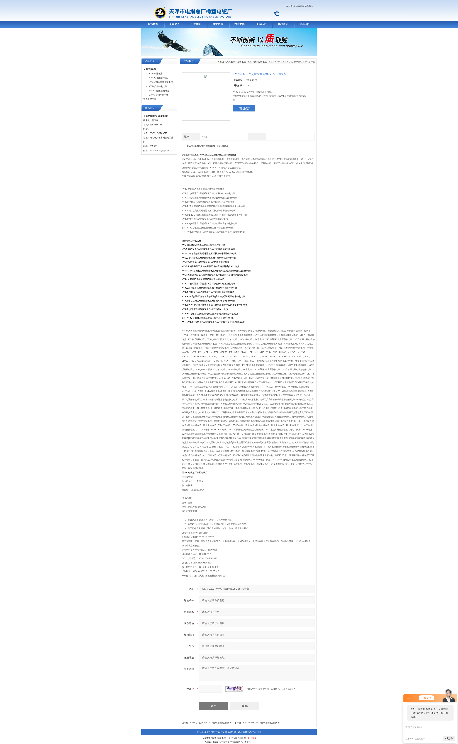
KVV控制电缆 (155, 73)
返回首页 (290, 5)
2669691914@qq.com (159, 150)
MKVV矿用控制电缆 (158, 95)
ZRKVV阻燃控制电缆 (159, 90)
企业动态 (261, 24)
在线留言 (299, 5)
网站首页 (153, 24)
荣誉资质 (218, 24)
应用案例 (229, 731)
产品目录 (150, 61)
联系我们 (308, 5)
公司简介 (175, 24)
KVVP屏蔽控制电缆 (158, 78)
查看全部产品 (149, 99)
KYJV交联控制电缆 (158, 86)
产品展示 (230, 61)
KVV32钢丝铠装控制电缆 (161, 82)
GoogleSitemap (211, 742)
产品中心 (196, 24)
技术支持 (240, 24)
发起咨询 (449, 738)
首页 (222, 61)
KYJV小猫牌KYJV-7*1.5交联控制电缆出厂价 (211, 722)
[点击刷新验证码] (234, 689)
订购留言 (244, 108)
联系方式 (150, 108)
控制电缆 (241, 61)
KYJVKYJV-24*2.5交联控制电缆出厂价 (261, 722)
